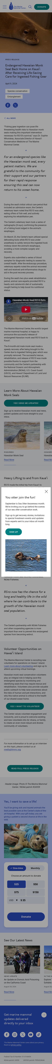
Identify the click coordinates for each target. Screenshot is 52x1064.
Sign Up (13, 531)
